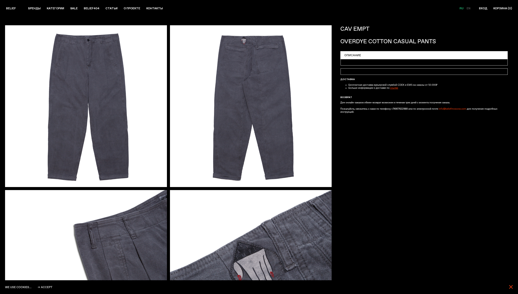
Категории (55, 8)
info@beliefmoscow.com (452, 108)
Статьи (111, 8)
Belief (11, 8)
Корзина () (502, 8)
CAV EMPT (354, 28)
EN (468, 8)
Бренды (34, 8)
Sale (74, 8)
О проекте (132, 8)
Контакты (154, 8)
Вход (483, 8)
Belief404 (91, 8)
